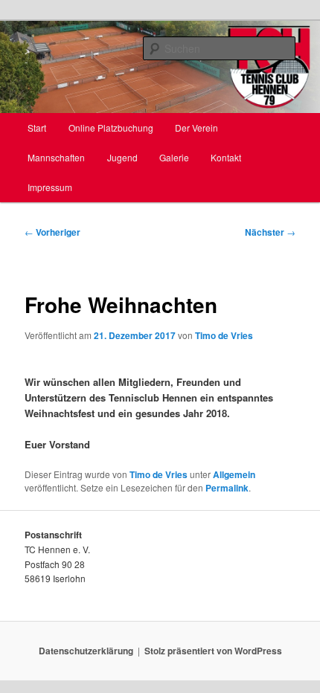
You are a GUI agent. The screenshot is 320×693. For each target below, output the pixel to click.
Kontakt (226, 157)
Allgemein (234, 474)
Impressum (50, 187)
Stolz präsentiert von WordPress (213, 650)
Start (37, 127)
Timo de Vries (224, 335)
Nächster (270, 232)
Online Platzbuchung (110, 127)
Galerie (174, 157)
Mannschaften (56, 157)
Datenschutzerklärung (86, 650)
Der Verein (196, 127)
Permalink (227, 487)
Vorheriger (52, 232)
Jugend (122, 157)
